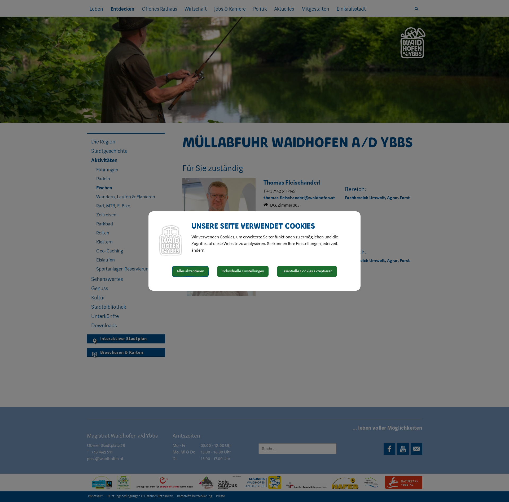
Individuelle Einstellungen (243, 271)
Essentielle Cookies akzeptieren (307, 271)
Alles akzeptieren (190, 271)
